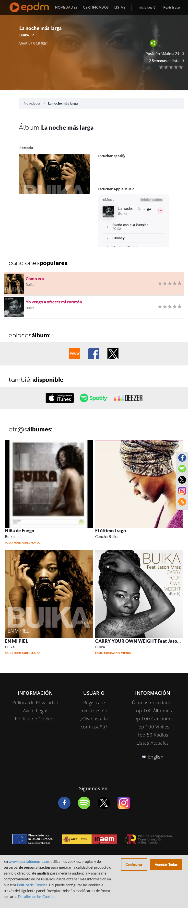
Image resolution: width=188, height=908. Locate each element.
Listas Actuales (153, 743)
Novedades (32, 103)
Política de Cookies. (32, 885)
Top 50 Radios (152, 735)
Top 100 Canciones (153, 719)
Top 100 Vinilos (153, 727)
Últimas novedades (153, 702)
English (156, 757)
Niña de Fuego (19, 530)
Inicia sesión (147, 7)
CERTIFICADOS (96, 7)
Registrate (94, 702)
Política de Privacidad (35, 702)
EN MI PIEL (16, 641)
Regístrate (171, 7)
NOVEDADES (66, 7)
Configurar (134, 864)
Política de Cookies (35, 719)
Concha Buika (106, 536)
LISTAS (119, 7)
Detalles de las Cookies (36, 896)
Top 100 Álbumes (153, 710)
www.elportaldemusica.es (29, 861)
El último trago (110, 530)
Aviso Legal (35, 710)
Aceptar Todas (166, 864)
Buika (24, 35)
